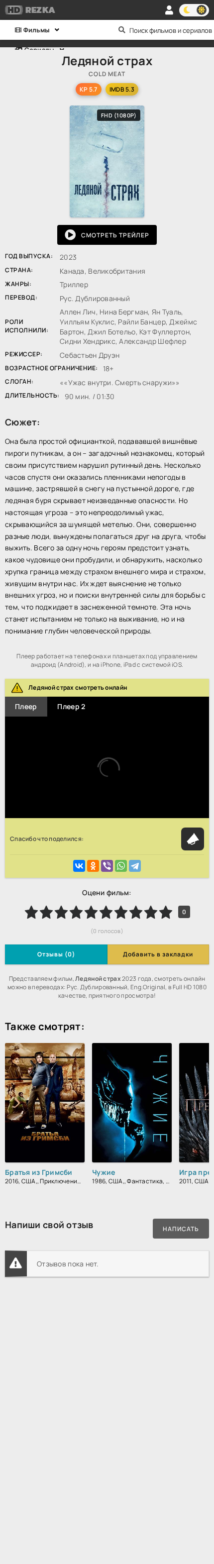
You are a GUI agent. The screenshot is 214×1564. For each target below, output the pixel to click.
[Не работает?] (192, 839)
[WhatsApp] (121, 866)
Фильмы (35, 29)
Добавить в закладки (158, 954)
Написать (181, 1229)
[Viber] (107, 866)
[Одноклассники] (93, 866)
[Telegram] (135, 866)
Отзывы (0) (56, 954)
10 (165, 912)
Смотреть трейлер (115, 235)
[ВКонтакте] (79, 866)
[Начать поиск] (121, 30)
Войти (169, 10)
